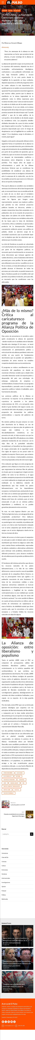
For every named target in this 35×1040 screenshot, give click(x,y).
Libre (5, 783)
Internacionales (6, 878)
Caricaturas (5, 853)
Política (10, 10)
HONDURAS (21, 779)
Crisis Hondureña (8, 772)
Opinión (4, 886)
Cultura (4, 865)
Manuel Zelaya (14, 783)
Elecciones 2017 (7, 776)
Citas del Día (5, 857)
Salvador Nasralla (8, 793)
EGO (3, 29)
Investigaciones (6, 882)
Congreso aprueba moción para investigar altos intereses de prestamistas (14, 986)
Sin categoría (17, 10)
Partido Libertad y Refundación (12, 786)
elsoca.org (5, 47)
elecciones (19, 772)
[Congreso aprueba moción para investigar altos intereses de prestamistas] (17, 982)
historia (18, 776)
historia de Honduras (9, 779)
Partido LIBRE (7, 789)
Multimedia (5, 899)
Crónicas (4, 861)
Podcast (4, 891)
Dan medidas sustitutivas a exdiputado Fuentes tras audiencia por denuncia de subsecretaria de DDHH (17, 963)
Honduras (4, 10)
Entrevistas (5, 870)
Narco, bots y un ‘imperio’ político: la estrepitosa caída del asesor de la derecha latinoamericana (16, 940)
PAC (23, 783)
